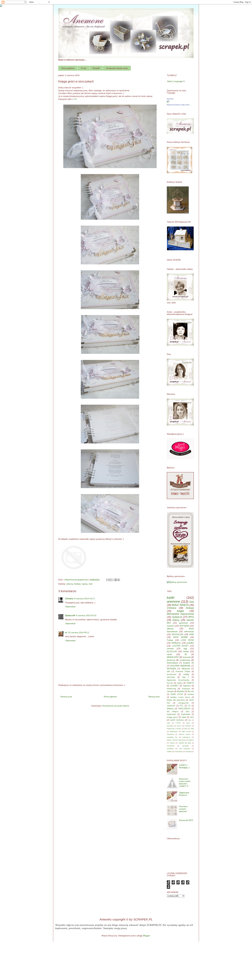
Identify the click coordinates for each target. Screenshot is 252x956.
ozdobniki (170, 748)
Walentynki (174, 731)
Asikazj (77, 584)
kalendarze (186, 737)
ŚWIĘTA (190, 683)
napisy (85, 584)
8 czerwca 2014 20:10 (86, 615)
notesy (176, 620)
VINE (191, 634)
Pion (185, 728)
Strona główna (68, 68)
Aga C (185, 677)
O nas (83, 68)
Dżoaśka (170, 726)
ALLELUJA (172, 651)
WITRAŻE (171, 668)
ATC (181, 706)
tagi (185, 648)
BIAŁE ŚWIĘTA (180, 605)
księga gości (172, 717)
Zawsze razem (184, 734)
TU (75, 99)
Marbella (180, 691)
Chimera (69, 598)
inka (187, 712)
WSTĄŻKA (184, 626)
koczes (170, 683)
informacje (189, 631)
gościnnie (183, 623)
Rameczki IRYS (186, 820)
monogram (170, 746)
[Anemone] (168, 102)
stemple (170, 691)
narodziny (185, 746)
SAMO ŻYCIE (176, 694)
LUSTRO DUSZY (180, 646)
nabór (184, 717)
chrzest (170, 648)
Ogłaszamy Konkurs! (184, 793)
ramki (169, 654)
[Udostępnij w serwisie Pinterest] (118, 579)
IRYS (191, 617)
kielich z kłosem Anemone (176, 740)
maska (172, 743)
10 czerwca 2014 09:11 (78, 632)
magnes (191, 740)
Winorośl (186, 668)
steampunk (179, 751)
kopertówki (185, 714)
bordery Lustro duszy (180, 697)
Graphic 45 (188, 663)
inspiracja (186, 689)
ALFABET (174, 686)
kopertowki (171, 714)
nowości (170, 626)
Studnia (190, 694)
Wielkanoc (176, 643)
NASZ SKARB (180, 637)
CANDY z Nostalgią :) (184, 766)
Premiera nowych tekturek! (183, 809)
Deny (188, 723)
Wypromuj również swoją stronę (178, 105)
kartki (170, 597)
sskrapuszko (183, 703)
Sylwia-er (177, 617)
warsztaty (171, 677)
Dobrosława (172, 663)
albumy (69, 584)
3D (185, 654)
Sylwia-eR (70, 615)
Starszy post (154, 696)
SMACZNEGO (184, 709)
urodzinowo (185, 660)
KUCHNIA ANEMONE (180, 666)
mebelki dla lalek (184, 743)
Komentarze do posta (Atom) (115, 706)
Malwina (170, 709)
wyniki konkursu (177, 720)
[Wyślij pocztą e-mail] (107, 579)
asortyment (171, 674)
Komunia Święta (183, 671)
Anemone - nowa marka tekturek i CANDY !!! (184, 782)
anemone (173, 601)
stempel (188, 751)
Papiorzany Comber (174, 728)
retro (192, 717)
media (186, 651)
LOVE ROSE (187, 640)
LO (189, 706)
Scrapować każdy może (117, 68)
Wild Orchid (186, 731)
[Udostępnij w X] (113, 579)
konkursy (171, 660)
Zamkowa (170, 734)
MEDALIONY (173, 657)
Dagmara (187, 686)
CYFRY (178, 723)
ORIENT (188, 726)
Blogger (146, 935)
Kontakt (96, 68)
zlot (168, 671)
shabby (186, 674)
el (66, 632)
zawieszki (171, 706)
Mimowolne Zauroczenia (180, 614)
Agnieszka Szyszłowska (178, 680)
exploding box (172, 737)
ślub (90, 584)
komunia (187, 657)
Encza (179, 726)
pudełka (190, 643)
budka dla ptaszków (176, 700)
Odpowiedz (70, 606)
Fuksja (170, 640)
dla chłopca (172, 712)
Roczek (190, 691)
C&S (168, 723)
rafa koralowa (184, 748)
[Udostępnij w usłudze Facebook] (115, 579)
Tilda (192, 728)
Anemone (170, 99)
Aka (189, 720)
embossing (171, 689)
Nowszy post (66, 696)
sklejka (169, 751)
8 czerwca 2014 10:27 (84, 598)
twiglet (180, 611)
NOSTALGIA (177, 634)
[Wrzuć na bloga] (110, 579)
